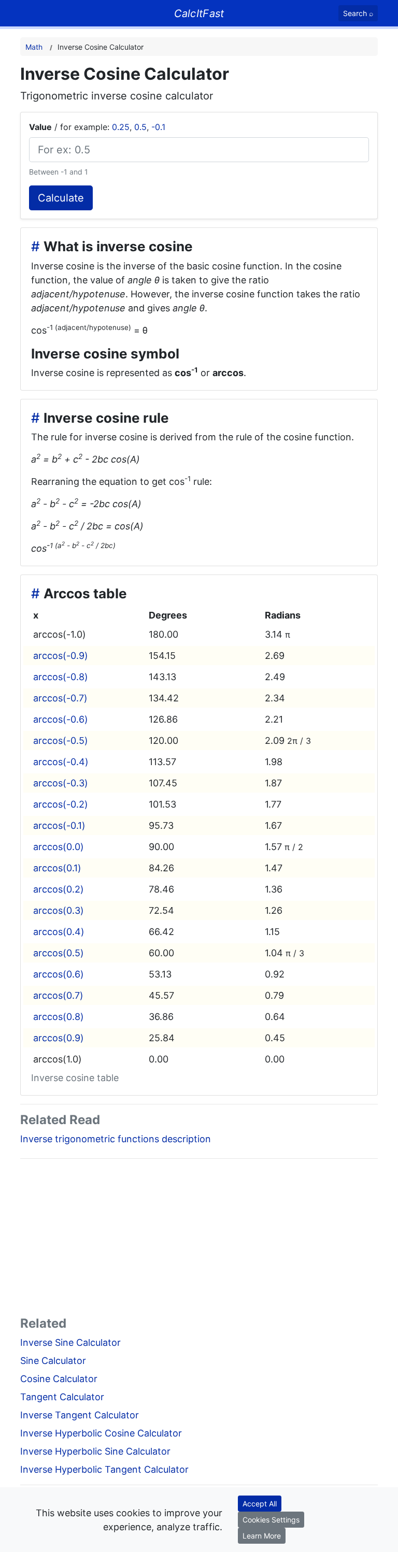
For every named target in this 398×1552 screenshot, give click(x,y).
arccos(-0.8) (60, 676)
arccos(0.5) (58, 952)
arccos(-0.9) (60, 655)
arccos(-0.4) (61, 761)
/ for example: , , (97, 127)
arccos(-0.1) (59, 825)
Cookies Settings (271, 1519)
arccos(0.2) (58, 889)
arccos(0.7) (58, 995)
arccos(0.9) (58, 1037)
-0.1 (158, 127)
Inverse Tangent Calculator (79, 1415)
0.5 (140, 127)
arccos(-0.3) (60, 783)
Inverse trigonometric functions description (115, 1138)
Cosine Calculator (58, 1378)
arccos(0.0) (58, 846)
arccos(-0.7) (60, 698)
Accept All (260, 1503)
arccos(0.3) (58, 910)
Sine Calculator (53, 1360)
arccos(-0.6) (60, 719)
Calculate (61, 198)
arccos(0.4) (58, 931)
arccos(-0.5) (60, 740)
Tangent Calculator (62, 1396)
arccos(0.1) (57, 868)
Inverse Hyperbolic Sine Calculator (95, 1451)
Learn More (262, 1535)
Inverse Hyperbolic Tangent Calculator (104, 1469)
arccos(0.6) (58, 974)
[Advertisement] (199, 1239)
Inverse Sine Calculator (70, 1342)
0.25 (121, 127)
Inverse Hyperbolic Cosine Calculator (101, 1433)
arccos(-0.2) (60, 804)
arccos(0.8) (58, 1016)
